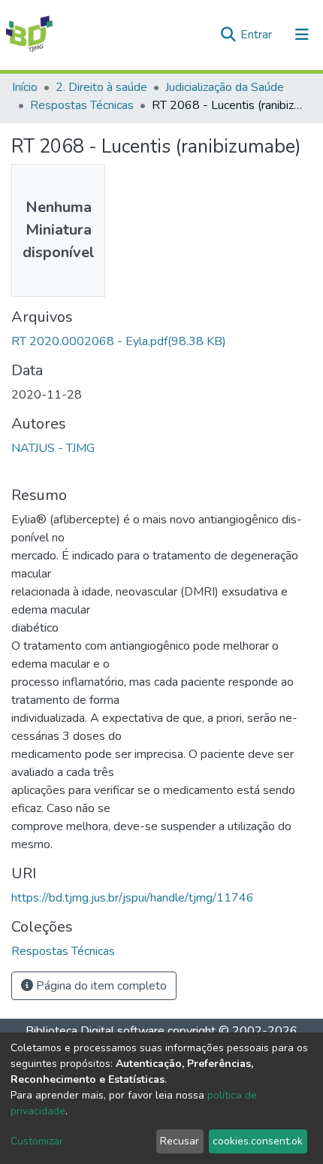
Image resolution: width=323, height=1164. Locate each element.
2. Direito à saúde (101, 87)
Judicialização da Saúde (224, 87)
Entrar (257, 34)
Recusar (179, 1141)
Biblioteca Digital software (95, 1031)
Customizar (37, 1141)
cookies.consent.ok (258, 1141)
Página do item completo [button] (100, 986)
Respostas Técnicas (82, 105)
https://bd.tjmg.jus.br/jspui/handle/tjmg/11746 (132, 898)
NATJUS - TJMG (53, 448)
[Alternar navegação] (302, 35)
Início (25, 87)
